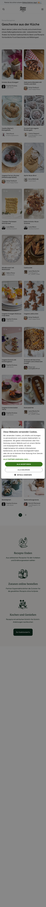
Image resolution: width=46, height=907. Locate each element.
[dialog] (23, 453)
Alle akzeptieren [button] (24, 464)
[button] (23, 459)
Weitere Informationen (26, 456)
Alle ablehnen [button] (24, 470)
